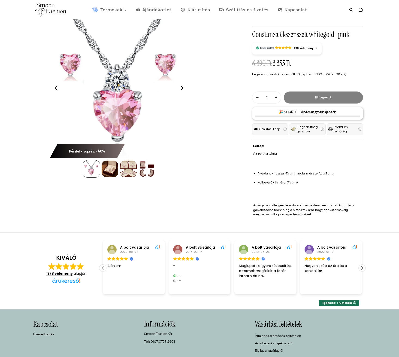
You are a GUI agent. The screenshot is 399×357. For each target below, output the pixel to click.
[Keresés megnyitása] (351, 10)
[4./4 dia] (147, 169)
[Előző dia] (55, 88)
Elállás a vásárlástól (269, 350)
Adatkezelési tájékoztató (274, 343)
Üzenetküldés (43, 334)
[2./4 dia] (110, 169)
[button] (270, 129)
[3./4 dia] (128, 169)
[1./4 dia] (91, 169)
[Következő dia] (183, 88)
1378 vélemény (59, 273)
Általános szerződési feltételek (278, 336)
